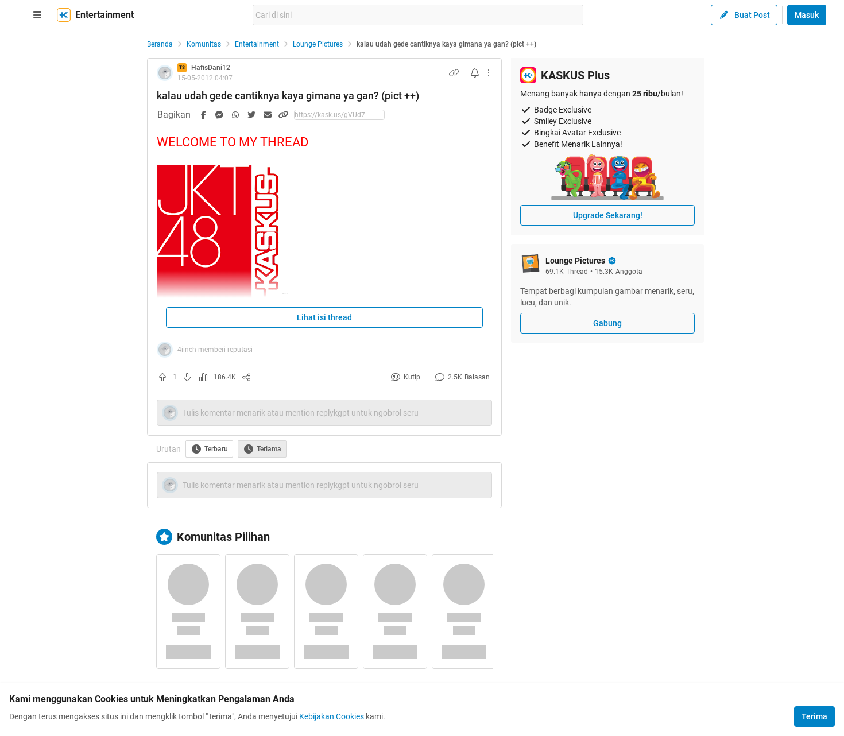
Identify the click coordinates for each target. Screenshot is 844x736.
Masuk (807, 15)
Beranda (160, 44)
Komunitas (204, 44)
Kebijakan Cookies (331, 716)
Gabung (607, 323)
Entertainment (257, 44)
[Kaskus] (64, 15)
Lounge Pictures (318, 44)
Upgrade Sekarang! (607, 215)
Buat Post (752, 15)
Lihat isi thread (324, 317)
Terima (814, 716)
